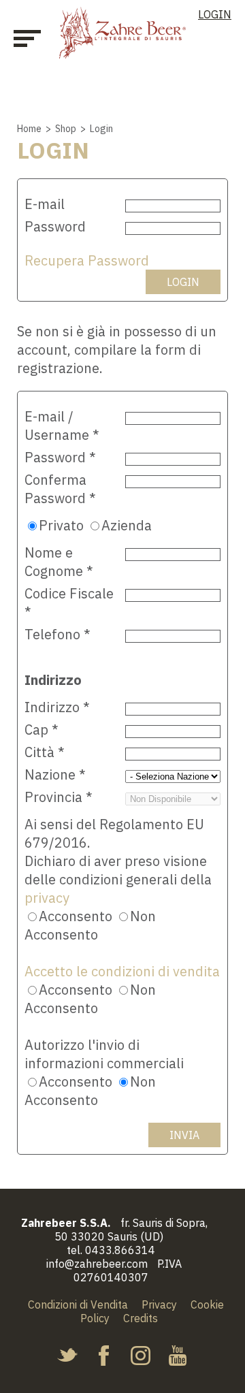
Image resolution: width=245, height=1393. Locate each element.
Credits (140, 1318)
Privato (61, 525)
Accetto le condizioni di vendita (122, 971)
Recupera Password (86, 260)
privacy (46, 897)
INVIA (184, 1135)
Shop (65, 129)
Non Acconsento (90, 925)
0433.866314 (120, 1250)
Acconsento (75, 916)
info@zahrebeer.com (97, 1263)
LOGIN (214, 14)
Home (29, 129)
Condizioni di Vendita (78, 1304)
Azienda (126, 525)
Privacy (159, 1304)
